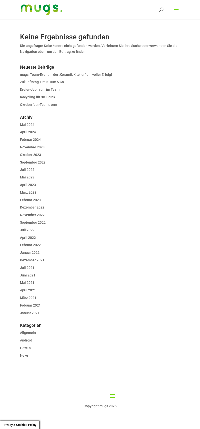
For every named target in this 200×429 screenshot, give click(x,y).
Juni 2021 (27, 275)
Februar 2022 (30, 245)
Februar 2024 (30, 140)
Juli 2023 (27, 170)
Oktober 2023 (30, 155)
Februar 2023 (30, 200)
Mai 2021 (27, 283)
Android (26, 340)
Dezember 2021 (32, 260)
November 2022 (32, 215)
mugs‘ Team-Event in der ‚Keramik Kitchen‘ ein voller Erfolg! (66, 75)
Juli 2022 (27, 230)
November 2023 (32, 147)
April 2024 (28, 132)
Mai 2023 (27, 177)
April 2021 (28, 290)
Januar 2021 (30, 313)
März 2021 (28, 298)
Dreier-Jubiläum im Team (40, 89)
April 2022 (28, 238)
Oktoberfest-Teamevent (38, 105)
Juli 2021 (27, 268)
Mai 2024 (27, 125)
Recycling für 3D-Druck (37, 97)
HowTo (25, 348)
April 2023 (28, 185)
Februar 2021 (30, 305)
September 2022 (33, 222)
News (24, 355)
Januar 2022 (30, 252)
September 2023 (33, 162)
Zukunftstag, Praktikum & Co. (42, 82)
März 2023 (28, 192)
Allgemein (28, 333)
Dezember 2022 (32, 207)
